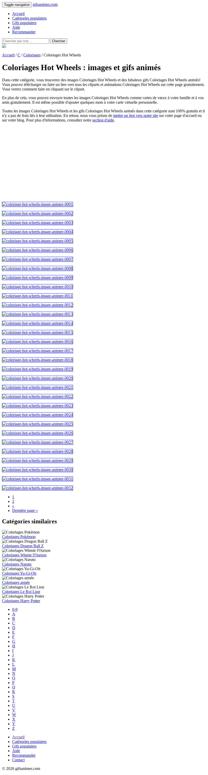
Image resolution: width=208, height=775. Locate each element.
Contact (18, 760)
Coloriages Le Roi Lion (21, 591)
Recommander (24, 32)
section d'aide (103, 120)
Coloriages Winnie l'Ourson (24, 555)
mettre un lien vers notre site (135, 115)
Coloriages (32, 55)
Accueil (18, 13)
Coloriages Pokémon (19, 537)
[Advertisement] (104, 162)
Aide (16, 27)
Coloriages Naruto (16, 564)
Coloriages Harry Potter (21, 601)
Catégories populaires (29, 18)
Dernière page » (25, 510)
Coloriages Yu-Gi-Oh (19, 573)
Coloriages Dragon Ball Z (23, 546)
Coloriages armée (16, 582)
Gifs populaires (24, 23)
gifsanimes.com (45, 4)
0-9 (15, 609)
